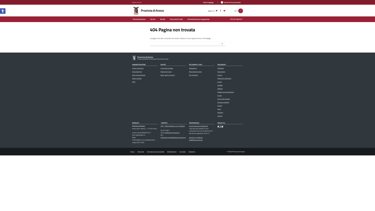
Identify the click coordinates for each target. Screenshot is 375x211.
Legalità (220, 85)
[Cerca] (240, 10)
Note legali (141, 152)
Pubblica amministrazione (225, 92)
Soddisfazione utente (196, 140)
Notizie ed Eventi (166, 72)
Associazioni (221, 72)
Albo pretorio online (195, 72)
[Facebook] (220, 11)
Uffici (133, 82)
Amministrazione (139, 19)
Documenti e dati (176, 19)
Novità (162, 19)
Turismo (219, 116)
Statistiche (192, 152)
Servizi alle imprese (223, 99)
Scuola (219, 95)
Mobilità (220, 89)
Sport (219, 109)
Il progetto (182, 152)
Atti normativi (193, 75)
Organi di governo (138, 68)
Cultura (219, 75)
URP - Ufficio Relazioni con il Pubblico (173, 126)
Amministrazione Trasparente (198, 126)
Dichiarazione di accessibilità (155, 152)
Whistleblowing (171, 152)
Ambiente (220, 68)
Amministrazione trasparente (198, 19)
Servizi (152, 19)
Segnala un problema (196, 137)
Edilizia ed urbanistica (224, 78)
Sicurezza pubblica (223, 102)
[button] (2, 11)
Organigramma (137, 72)
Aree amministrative (138, 75)
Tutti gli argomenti (236, 19)
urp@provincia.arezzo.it (172, 132)
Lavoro (219, 82)
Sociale (219, 106)
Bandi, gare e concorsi (168, 75)
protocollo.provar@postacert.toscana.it (173, 137)
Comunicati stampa (167, 68)
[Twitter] (217, 11)
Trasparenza (193, 68)
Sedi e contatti (137, 78)
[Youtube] (224, 11)
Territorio (220, 112)
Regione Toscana (137, 2)
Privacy (132, 152)
